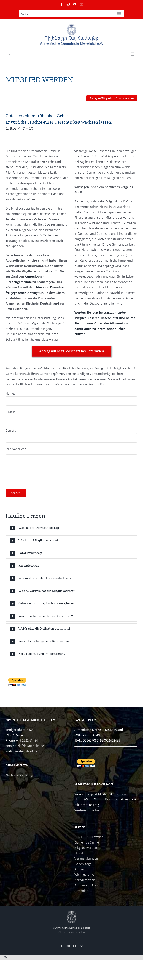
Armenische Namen (88, 885)
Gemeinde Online (86, 842)
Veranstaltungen (86, 858)
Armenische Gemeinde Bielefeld (72, 927)
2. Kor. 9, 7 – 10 (20, 128)
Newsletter (82, 853)
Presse (79, 869)
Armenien (81, 891)
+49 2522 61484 (27, 740)
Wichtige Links (84, 874)
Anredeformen (84, 880)
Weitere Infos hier (87, 810)
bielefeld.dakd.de (25, 751)
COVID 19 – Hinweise (88, 837)
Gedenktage (82, 864)
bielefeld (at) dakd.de (29, 746)
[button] (71, 528)
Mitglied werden (85, 848)
